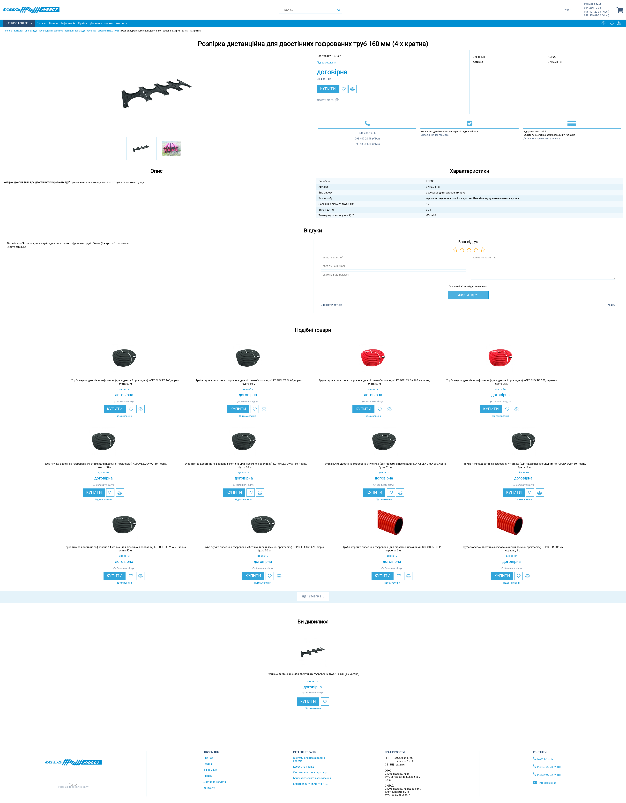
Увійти (611, 304)
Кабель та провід (303, 766)
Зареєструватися (331, 304)
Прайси (82, 23)
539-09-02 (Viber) (596, 15)
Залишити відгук (126, 401)
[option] (156, 94)
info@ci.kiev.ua (547, 782)
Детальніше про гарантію (434, 135)
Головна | (8, 30)
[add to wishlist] (344, 89)
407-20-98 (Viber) (596, 11)
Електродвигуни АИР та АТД (310, 783)
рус (567, 13)
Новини (53, 23)
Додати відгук (325, 99)
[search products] (338, 10)
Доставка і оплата (101, 23)
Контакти (121, 23)
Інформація (68, 23)
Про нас (41, 23)
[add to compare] (352, 89)
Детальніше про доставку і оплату (541, 138)
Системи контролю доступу (310, 772)
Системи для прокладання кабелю (309, 759)
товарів (316, 596)
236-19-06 (592, 7)
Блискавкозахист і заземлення (312, 778)
